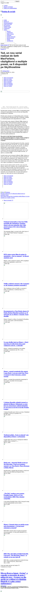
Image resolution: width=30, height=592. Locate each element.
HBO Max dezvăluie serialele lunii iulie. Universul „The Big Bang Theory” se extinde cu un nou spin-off (16, 555)
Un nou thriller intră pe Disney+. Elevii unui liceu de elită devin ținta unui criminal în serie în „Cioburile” (16, 343)
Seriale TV (6, 45)
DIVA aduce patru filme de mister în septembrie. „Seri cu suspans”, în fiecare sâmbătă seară (16, 256)
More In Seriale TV (8, 200)
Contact (5, 5)
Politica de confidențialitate (10, 8)
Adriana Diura (5, 71)
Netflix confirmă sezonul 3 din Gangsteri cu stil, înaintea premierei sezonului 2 (16, 284)
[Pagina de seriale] (8, 12)
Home (2, 45)
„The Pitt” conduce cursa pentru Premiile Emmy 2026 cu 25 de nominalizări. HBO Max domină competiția (14, 496)
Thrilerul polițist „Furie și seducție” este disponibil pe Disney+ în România (16, 435)
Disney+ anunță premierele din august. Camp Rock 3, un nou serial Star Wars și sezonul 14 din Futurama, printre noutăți (16, 374)
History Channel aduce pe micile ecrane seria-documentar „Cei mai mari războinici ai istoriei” (16, 526)
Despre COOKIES (8, 7)
